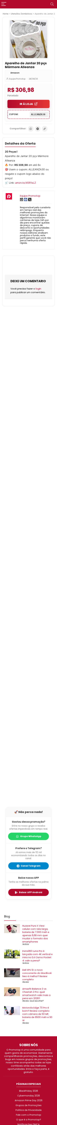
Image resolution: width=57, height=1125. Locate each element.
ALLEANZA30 (39, 114)
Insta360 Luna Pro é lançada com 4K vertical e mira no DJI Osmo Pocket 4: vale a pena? (37, 955)
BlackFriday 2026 (28, 1090)
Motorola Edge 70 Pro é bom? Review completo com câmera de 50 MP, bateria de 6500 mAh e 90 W (37, 1014)
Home (5, 14)
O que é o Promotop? (28, 1119)
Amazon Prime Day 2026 (28, 1100)
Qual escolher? (36, 1000)
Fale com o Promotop (28, 1114)
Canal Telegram (30, 865)
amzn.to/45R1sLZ (25, 182)
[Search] (52, 4)
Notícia (25, 944)
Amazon (14, 72)
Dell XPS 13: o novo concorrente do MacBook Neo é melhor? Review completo (37, 974)
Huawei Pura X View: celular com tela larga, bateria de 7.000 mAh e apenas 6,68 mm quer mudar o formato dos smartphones (35, 933)
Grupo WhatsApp (30, 836)
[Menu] (4, 4)
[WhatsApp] (31, 129)
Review (25, 982)
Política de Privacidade (29, 1110)
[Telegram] (38, 129)
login (38, 288)
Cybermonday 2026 (28, 1095)
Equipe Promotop (17, 78)
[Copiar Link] (45, 129)
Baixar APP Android (30, 892)
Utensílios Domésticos (21, 14)
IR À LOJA (26, 104)
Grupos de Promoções (28, 1105)
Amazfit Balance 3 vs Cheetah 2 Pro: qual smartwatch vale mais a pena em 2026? (36, 993)
